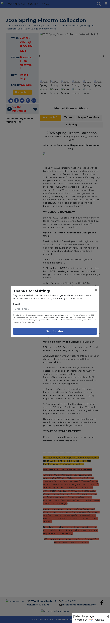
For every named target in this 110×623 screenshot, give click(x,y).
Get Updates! (55, 331)
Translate (98, 619)
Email (16, 304)
